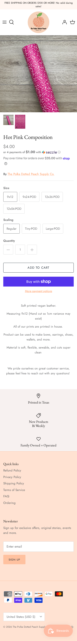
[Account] (63, 22)
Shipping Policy (13, 483)
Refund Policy (12, 470)
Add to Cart (38, 267)
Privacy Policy (12, 477)
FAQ (6, 496)
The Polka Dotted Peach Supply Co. (31, 174)
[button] (38, 152)
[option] (38, 73)
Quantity (9, 241)
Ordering (9, 503)
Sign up (14, 560)
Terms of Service (14, 490)
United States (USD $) (21, 617)
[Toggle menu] (4, 22)
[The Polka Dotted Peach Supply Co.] (38, 22)
